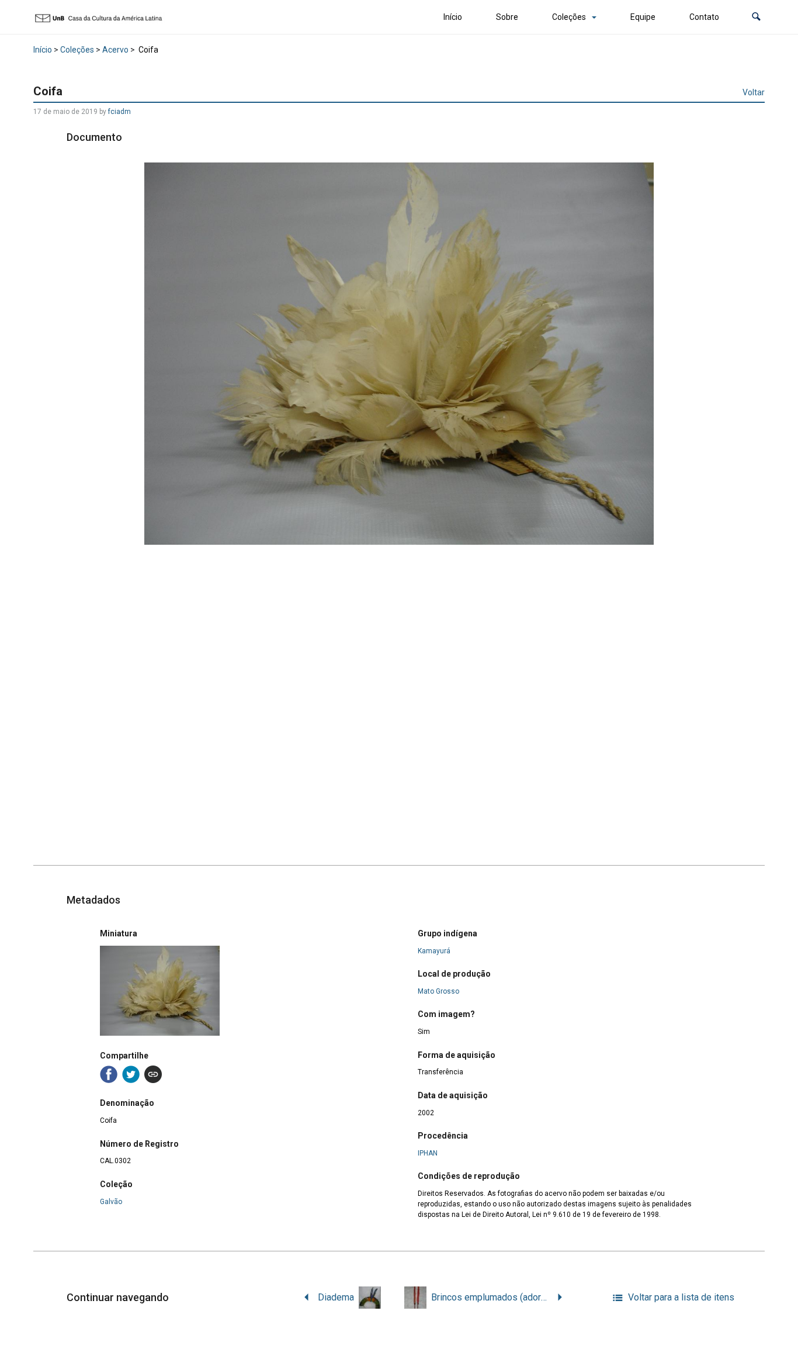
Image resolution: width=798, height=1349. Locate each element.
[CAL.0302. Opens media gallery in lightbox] (399, 353)
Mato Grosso (438, 991)
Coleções (569, 17)
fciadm (119, 112)
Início (452, 17)
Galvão (111, 1202)
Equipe (642, 17)
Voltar (754, 92)
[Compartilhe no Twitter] (131, 1074)
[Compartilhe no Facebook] (108, 1074)
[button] (756, 17)
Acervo (115, 49)
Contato (704, 17)
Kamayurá (434, 951)
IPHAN (428, 1153)
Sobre (507, 17)
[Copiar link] (153, 1074)
